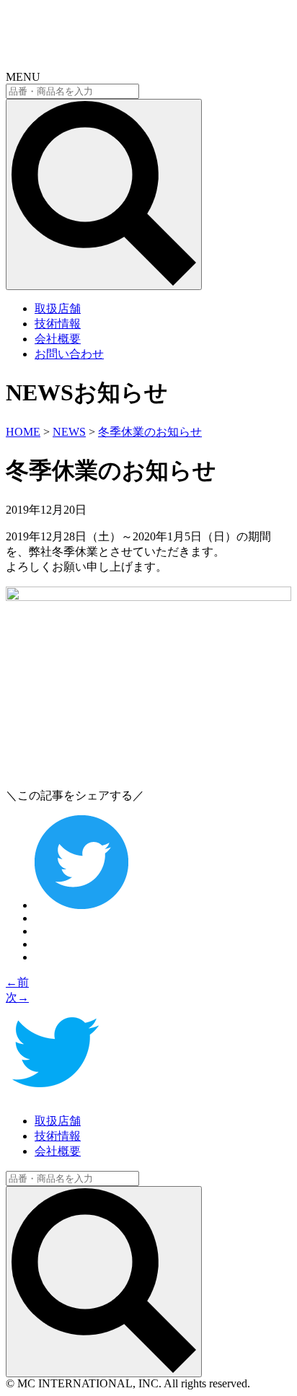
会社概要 (58, 339)
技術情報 (58, 323)
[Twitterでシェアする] (81, 905)
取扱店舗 (58, 308)
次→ (17, 997)
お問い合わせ (69, 354)
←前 (17, 982)
